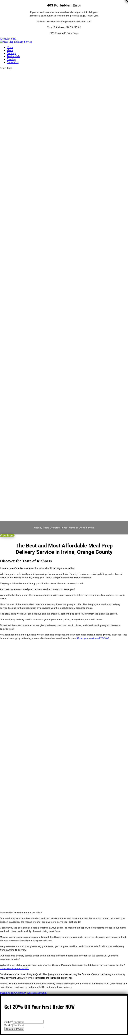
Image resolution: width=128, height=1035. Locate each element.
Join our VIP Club (14, 1029)
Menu (10, 50)
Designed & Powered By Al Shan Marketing (23, 992)
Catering (11, 59)
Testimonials (13, 56)
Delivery (11, 53)
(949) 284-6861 (8, 38)
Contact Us (12, 62)
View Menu (7, 535)
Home (10, 47)
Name (8, 1021)
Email (8, 1025)
